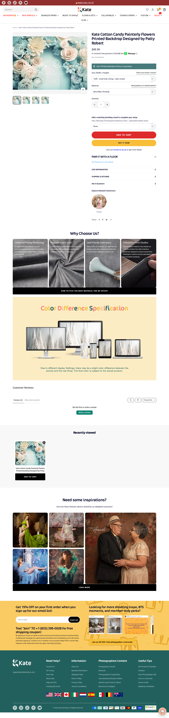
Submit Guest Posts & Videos (110, 682)
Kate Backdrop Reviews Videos (110, 678)
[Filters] (138, 400)
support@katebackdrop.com (24, 672)
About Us (75, 667)
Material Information (79, 671)
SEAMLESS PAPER (49, 15)
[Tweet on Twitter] (107, 220)
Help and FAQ (51, 682)
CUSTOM (144, 15)
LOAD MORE (84, 587)
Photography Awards (107, 667)
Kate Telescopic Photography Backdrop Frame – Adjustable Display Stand (120, 121)
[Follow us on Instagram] (9, 3)
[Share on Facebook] (99, 220)
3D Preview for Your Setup (102, 162)
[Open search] (131, 400)
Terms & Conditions (79, 686)
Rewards (102, 671)
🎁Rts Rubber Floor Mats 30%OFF (85, 3)
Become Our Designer (107, 686)
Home (15, 27)
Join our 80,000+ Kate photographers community (112, 642)
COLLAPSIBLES (107, 15)
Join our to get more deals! (124, 150)
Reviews (141, 671)
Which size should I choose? (146, 73)
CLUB (83, 20)
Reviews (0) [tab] (18, 400)
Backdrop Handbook (146, 686)
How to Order (143, 682)
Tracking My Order (53, 686)
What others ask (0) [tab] (32, 400)
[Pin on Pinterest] (102, 220)
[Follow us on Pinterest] (20, 3)
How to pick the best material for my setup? (84, 291)
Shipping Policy (77, 675)
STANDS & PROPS (127, 15)
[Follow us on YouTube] (26, 3)
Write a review (84, 412)
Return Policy (77, 678)
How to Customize (145, 678)
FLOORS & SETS (88, 15)
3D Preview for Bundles (147, 667)
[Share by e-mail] (110, 220)
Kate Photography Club (147, 675)
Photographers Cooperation (109, 675)
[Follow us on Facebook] (4, 3)
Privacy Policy (77, 682)
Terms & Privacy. (55, 643)
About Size (50, 678)
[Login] (153, 10)
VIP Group (50, 671)
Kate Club (50, 675)
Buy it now (124, 143)
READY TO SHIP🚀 (70, 15)
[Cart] (158, 9)
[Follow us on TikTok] (15, 3)
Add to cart (30, 477)
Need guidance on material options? (143, 85)
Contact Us (50, 667)
